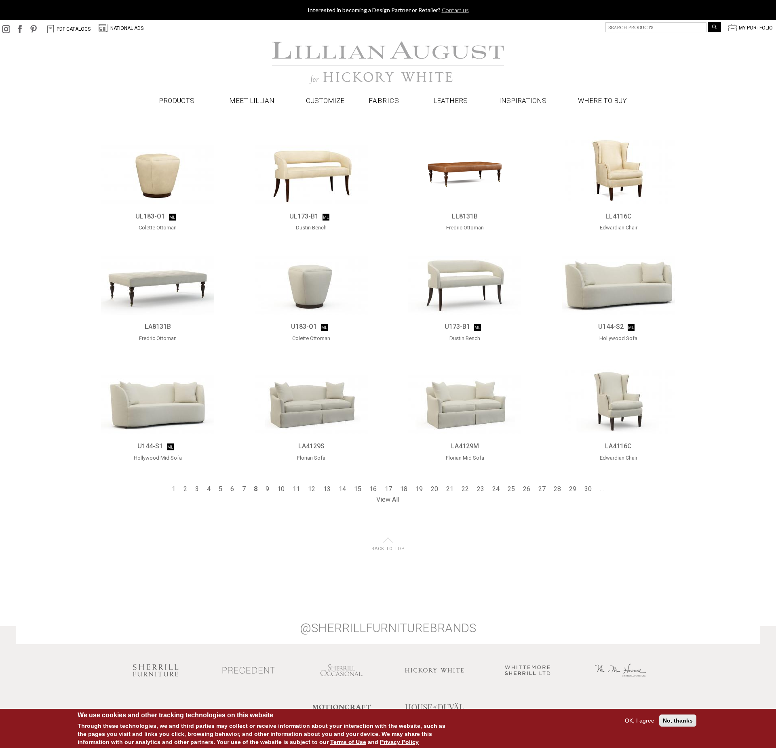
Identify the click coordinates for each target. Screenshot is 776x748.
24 (496, 489)
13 (327, 489)
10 (281, 489)
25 (511, 489)
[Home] (388, 62)
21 (449, 489)
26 (526, 489)
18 (403, 489)
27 (542, 489)
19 (419, 489)
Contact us (455, 9)
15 (357, 489)
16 (373, 489)
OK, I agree (639, 720)
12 (311, 489)
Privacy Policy (399, 742)
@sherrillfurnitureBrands (388, 628)
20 (434, 489)
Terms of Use (348, 742)
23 (480, 489)
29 (572, 489)
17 (388, 489)
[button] (386, 100)
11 (296, 489)
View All (387, 499)
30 (588, 489)
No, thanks (678, 720)
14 (342, 489)
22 (465, 489)
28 (557, 489)
